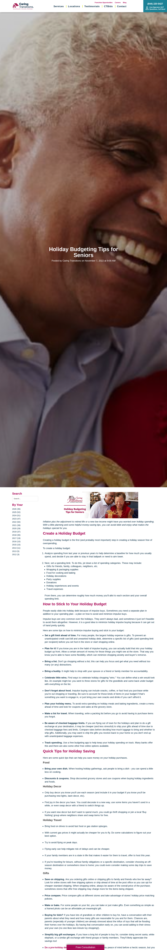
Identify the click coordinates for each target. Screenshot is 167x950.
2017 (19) (16, 538)
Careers (118, 2)
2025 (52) (16, 512)
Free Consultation (85, 947)
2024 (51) (16, 515)
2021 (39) (16, 525)
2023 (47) (16, 519)
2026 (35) (16, 509)
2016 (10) (16, 541)
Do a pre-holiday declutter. (59, 947)
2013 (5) (15, 551)
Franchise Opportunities (103, 2)
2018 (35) (16, 535)
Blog (124, 2)
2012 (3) (15, 554)
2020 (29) (16, 528)
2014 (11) (16, 548)
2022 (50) (16, 522)
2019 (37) (16, 532)
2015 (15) (16, 545)
